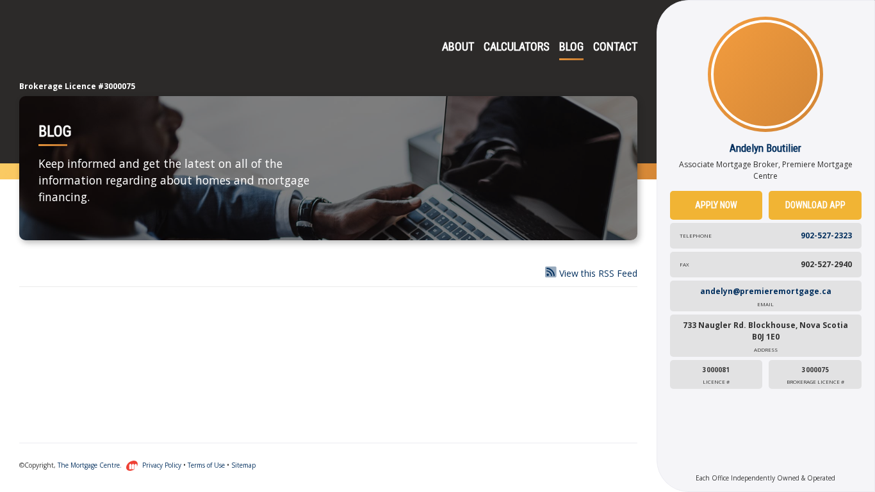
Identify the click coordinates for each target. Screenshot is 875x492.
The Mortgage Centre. (91, 465)
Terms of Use (206, 465)
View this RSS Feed (597, 273)
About (458, 46)
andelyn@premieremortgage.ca (765, 297)
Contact (615, 46)
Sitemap (243, 465)
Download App (815, 205)
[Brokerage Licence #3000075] (70, 48)
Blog (571, 46)
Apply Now (716, 205)
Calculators (517, 46)
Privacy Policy (161, 465)
